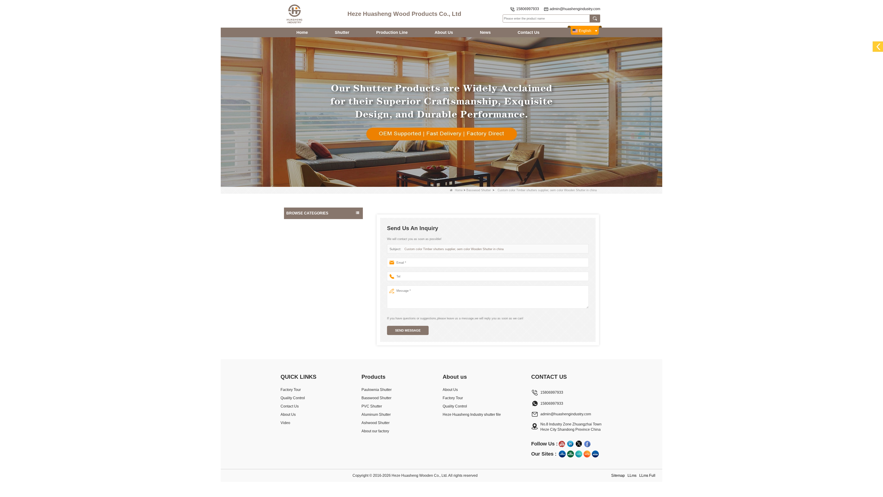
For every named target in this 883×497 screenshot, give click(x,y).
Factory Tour (291, 390)
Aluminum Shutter (300, 251)
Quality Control (293, 398)
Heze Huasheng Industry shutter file (472, 414)
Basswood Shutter (478, 190)
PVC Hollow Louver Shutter (307, 269)
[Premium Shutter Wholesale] (587, 454)
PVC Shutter (296, 242)
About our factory (299, 278)
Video (285, 423)
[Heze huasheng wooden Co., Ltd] (294, 13)
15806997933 (527, 9)
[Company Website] (562, 454)
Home (302, 32)
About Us (444, 32)
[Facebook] (587, 443)
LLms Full (647, 475)
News (485, 32)
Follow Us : (544, 444)
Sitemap (618, 475)
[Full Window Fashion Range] (578, 454)
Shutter (342, 32)
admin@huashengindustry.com (575, 9)
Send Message (408, 330)
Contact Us (528, 32)
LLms (632, 475)
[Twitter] (578, 443)
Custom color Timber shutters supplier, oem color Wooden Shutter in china (454, 249)
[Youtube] (561, 443)
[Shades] (570, 454)
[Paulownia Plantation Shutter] (441, 111)
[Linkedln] (570, 443)
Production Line (392, 32)
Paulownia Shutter (300, 223)
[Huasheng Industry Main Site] (595, 454)
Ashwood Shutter (299, 260)
